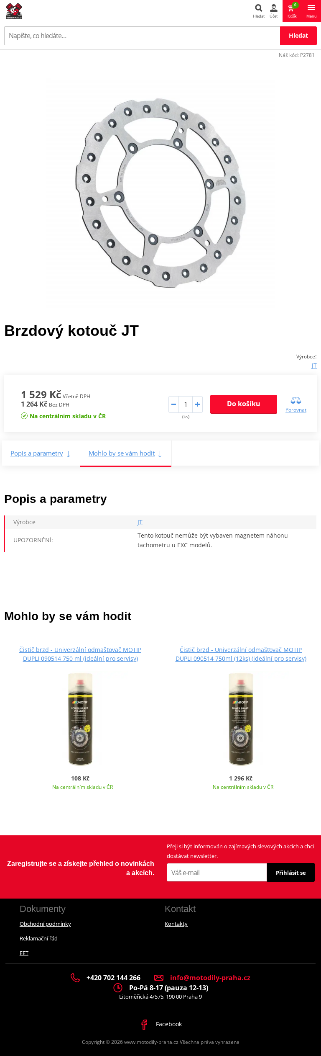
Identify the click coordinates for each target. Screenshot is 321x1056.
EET (24, 953)
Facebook (168, 1024)
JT (314, 365)
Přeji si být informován (195, 846)
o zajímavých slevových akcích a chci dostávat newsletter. (240, 851)
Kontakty (176, 923)
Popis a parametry (36, 453)
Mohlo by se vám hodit (122, 453)
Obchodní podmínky (45, 923)
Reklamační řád (39, 938)
